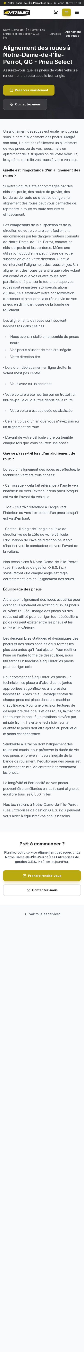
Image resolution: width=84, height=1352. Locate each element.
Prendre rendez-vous (44, 876)
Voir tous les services (44, 914)
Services (55, 33)
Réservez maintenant (31, 90)
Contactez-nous (28, 104)
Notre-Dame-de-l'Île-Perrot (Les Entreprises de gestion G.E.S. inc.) (24, 33)
